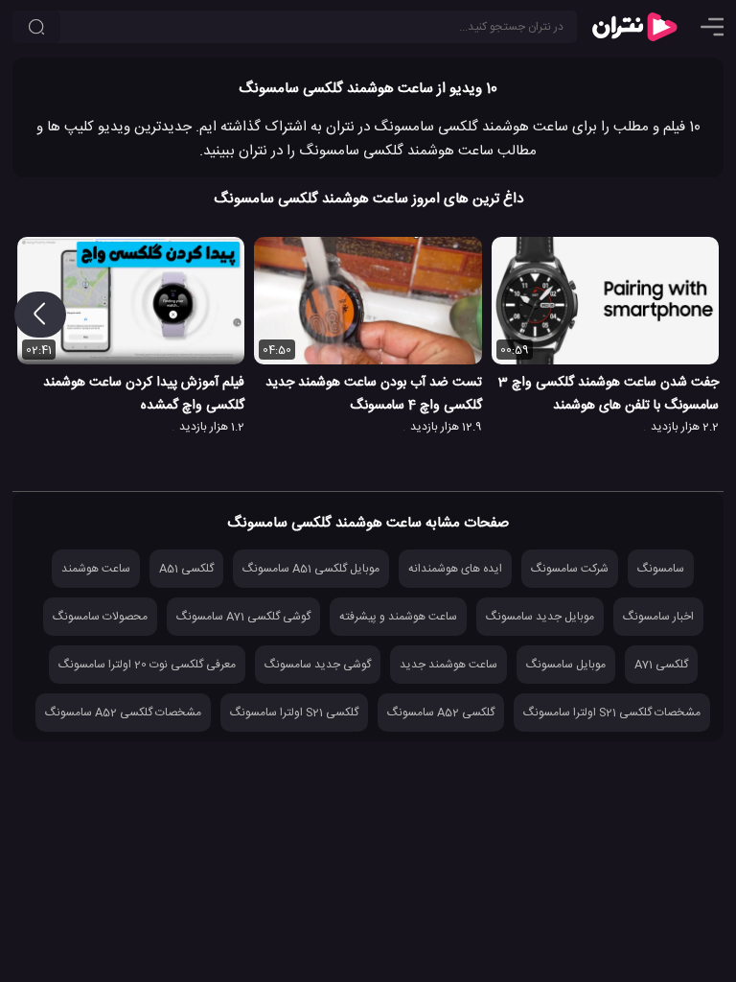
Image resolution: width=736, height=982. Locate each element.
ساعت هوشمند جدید (448, 664)
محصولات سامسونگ (100, 616)
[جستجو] (36, 27)
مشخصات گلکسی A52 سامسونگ (123, 712)
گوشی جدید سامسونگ (317, 664)
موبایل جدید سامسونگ (540, 616)
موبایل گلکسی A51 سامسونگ (311, 568)
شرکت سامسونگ (570, 568)
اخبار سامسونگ (658, 616)
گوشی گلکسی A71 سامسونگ (243, 616)
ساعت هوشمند (95, 568)
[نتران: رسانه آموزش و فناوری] (634, 27)
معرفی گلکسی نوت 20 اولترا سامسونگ (147, 664)
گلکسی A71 (661, 664)
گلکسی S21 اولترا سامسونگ (294, 712)
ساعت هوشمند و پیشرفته (398, 616)
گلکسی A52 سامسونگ (440, 712)
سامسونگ (660, 568)
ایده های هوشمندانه (455, 568)
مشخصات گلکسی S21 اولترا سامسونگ (612, 712)
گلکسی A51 (186, 568)
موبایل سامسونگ (566, 664)
